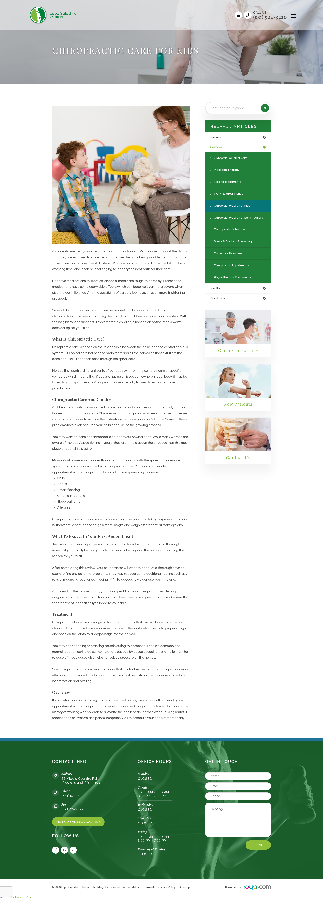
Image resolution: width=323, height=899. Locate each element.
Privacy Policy (166, 887)
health (215, 288)
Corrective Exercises (228, 253)
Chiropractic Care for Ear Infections (239, 217)
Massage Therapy (226, 169)
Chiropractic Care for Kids (232, 205)
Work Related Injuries (228, 193)
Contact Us (238, 457)
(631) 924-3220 (270, 16)
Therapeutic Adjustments (231, 229)
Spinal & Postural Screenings (233, 241)
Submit (258, 845)
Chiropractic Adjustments (231, 265)
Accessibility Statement (138, 887)
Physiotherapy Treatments (232, 277)
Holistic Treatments (227, 181)
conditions (217, 298)
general (215, 137)
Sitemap (184, 887)
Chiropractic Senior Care (231, 158)
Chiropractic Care (238, 350)
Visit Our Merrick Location (78, 821)
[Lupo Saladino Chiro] (161, 897)
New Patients (238, 404)
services (216, 147)
